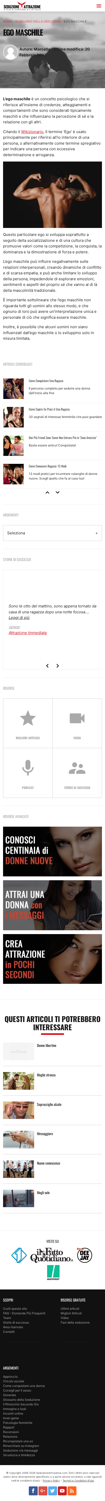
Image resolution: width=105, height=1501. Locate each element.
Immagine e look (14, 1409)
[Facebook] (33, 1490)
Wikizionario (32, 131)
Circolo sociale (13, 1381)
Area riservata (13, 1327)
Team (7, 1318)
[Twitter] (52, 1490)
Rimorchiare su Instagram (21, 1446)
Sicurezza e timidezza (19, 1455)
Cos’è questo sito (15, 1308)
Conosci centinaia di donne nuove (52, 851)
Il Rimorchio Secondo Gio (21, 1404)
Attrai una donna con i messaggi (52, 905)
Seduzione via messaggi (20, 1450)
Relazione (10, 1436)
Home (7, 21)
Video (65, 1318)
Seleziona (16, 533)
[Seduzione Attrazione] (22, 6)
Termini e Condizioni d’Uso (78, 1480)
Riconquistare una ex (18, 1441)
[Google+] (42, 1490)
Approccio (10, 1376)
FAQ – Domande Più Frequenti (24, 1313)
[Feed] (72, 1490)
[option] (52, 431)
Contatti (9, 1332)
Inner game (11, 1418)
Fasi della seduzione (75, 1322)
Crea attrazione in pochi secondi (52, 959)
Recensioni (11, 1432)
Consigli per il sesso (17, 1390)
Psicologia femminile (17, 1423)
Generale (9, 1395)
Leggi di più (19, 617)
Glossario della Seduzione (38, 21)
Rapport (8, 1427)
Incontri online (13, 1413)
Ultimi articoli (70, 1308)
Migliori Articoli (71, 1313)
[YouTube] (62, 1490)
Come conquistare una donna (24, 1386)
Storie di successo (16, 1322)
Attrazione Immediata (28, 632)
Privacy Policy (51, 1480)
